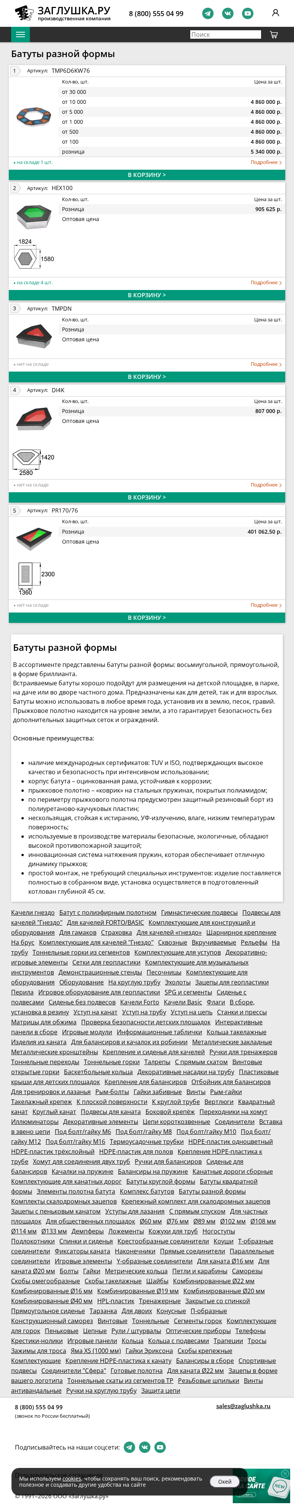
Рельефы (254, 942)
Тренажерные (160, 1301)
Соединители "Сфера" (73, 1370)
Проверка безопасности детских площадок (146, 1022)
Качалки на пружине (82, 1171)
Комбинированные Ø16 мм (52, 1291)
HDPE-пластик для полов (136, 1151)
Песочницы (164, 972)
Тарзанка (103, 1311)
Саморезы (247, 1271)
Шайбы (157, 1281)
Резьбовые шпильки (208, 1380)
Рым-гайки (226, 1092)
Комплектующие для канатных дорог (66, 1181)
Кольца (133, 1341)
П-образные (209, 1311)
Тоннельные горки (112, 1062)
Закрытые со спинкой (217, 1301)
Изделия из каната (39, 1042)
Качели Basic (183, 1002)
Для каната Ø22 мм (195, 1370)
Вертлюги (219, 1101)
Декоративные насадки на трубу (185, 1072)
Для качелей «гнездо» (169, 932)
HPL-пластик (115, 1301)
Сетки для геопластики (106, 962)
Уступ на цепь (191, 1012)
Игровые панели (92, 1341)
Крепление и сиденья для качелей (154, 1052)
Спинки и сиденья (86, 1241)
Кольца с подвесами (178, 1341)
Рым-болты (112, 1092)
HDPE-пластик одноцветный (230, 1141)
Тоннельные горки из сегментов (81, 952)
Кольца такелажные (236, 1032)
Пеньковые (61, 1331)
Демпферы (88, 1231)
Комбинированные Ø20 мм (224, 1291)
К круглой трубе (176, 1101)
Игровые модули (87, 1032)
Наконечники (135, 1251)
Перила (22, 992)
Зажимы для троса (38, 1350)
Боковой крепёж (170, 1111)
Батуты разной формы (212, 1191)
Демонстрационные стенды (100, 972)
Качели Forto (139, 1002)
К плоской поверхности (112, 1101)
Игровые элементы (83, 1261)
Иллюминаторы (35, 1121)
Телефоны (250, 1331)
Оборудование (81, 982)
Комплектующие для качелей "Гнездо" (96, 942)
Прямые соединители (192, 1251)
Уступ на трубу (144, 1012)
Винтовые (112, 1321)
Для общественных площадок (90, 1221)
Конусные (171, 1311)
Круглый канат (54, 1111)
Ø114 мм (24, 1231)
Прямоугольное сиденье (48, 1311)
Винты (196, 1092)
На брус (22, 942)
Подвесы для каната (111, 1111)
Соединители (235, 1121)
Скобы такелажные (113, 1281)
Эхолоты (178, 982)
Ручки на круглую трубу (101, 1390)
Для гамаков (77, 932)
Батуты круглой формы (160, 1181)
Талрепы (157, 1062)
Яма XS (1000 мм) (96, 1350)
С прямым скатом (201, 1062)
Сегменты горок (198, 1321)
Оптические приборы (198, 1331)
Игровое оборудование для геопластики (99, 992)
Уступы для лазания (135, 1211)
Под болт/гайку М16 (75, 1141)
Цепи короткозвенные (176, 1121)
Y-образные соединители (155, 1261)
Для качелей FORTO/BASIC (105, 922)
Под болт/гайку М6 (83, 1131)
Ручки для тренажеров (243, 1052)
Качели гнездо (33, 912)
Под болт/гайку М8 (144, 1131)
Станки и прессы (242, 1012)
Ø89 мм (204, 1221)
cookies (71, 1478)
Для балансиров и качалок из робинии (129, 1042)
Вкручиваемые (214, 942)
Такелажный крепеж (41, 1101)
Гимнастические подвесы (199, 912)
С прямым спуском (197, 1211)
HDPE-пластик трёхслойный (53, 1151)
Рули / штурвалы (136, 1331)
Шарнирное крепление (241, 932)
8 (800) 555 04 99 (156, 13)
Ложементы (126, 1231)
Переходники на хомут (233, 1111)
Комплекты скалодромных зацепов (64, 1201)
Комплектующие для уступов (177, 952)
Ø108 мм (263, 1221)
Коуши (224, 1241)
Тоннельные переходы (45, 1062)
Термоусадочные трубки (147, 1141)
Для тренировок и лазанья (51, 1092)
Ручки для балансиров (168, 1161)
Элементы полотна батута (76, 1191)
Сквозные (172, 942)
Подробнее (265, 162)
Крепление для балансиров (146, 1082)
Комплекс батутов (147, 1191)
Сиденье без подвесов (82, 1002)
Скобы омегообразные (45, 1281)
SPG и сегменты (188, 992)
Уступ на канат (96, 1012)
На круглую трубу (134, 982)
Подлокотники (33, 1241)
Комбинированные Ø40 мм (52, 1301)
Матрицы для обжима (44, 1022)
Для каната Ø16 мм (225, 1261)
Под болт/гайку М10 (206, 1131)
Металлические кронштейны (54, 1052)
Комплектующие (36, 1360)
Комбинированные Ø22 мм (214, 1281)
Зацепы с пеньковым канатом (56, 1211)
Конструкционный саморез (52, 1321)
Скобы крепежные (205, 1350)
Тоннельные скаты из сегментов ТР (120, 1380)
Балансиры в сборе (205, 1360)
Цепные (95, 1331)
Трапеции (228, 1341)
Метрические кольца (136, 1271)
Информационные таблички (159, 1032)
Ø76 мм (178, 1221)
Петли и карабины (199, 1271)
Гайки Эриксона (149, 1350)
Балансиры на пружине (153, 1171)
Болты (69, 1271)
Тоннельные (150, 1321)
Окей (225, 1481)
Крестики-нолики (37, 1341)
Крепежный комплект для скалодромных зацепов (195, 1201)
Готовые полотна (137, 1370)
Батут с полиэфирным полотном (108, 912)
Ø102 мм (233, 1221)
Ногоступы (219, 1231)
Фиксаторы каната (82, 1251)
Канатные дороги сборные (233, 1171)
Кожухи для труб (173, 1231)
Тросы (257, 1341)
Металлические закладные (232, 1042)
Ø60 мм (151, 1221)
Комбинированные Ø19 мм (138, 1291)
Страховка (116, 932)
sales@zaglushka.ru (243, 1406)
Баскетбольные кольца (98, 1072)
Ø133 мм (54, 1231)
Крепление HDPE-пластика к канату (118, 1360)
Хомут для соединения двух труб (81, 1161)
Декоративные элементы (100, 1121)
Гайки (91, 1271)
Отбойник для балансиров (231, 1082)
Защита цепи (160, 1390)
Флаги (216, 1002)
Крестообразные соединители (163, 1241)
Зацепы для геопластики (232, 982)
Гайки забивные (158, 1092)
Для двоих (137, 1311)
